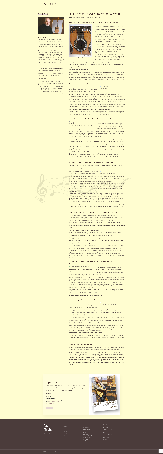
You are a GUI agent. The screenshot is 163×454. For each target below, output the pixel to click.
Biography (64, 3)
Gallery (71, 3)
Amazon (52, 403)
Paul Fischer (49, 3)
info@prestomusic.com (54, 401)
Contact (77, 3)
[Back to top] (119, 452)
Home (58, 3)
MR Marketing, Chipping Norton (82, 451)
